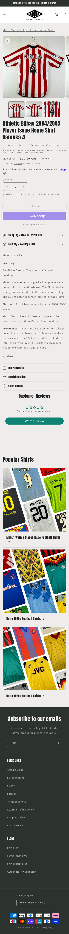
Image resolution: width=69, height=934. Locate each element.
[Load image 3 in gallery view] (52, 109)
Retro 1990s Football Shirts (23, 619)
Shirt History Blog (17, 864)
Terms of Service (16, 801)
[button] (4, 15)
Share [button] (10, 356)
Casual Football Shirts (30, 928)
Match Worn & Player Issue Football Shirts (33, 538)
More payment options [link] (34, 224)
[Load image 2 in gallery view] (34, 109)
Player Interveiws (17, 855)
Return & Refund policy (20, 809)
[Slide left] (4, 110)
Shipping (18, 163)
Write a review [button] (34, 421)
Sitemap (11, 793)
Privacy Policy (15, 825)
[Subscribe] (58, 743)
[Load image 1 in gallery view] (17, 109)
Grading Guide (15, 769)
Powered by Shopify (46, 928)
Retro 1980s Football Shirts (23, 696)
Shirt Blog (12, 847)
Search (11, 785)
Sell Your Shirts (15, 777)
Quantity (7, 179)
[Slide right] (65, 110)
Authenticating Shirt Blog (21, 871)
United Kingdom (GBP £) (32, 902)
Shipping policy (16, 817)
